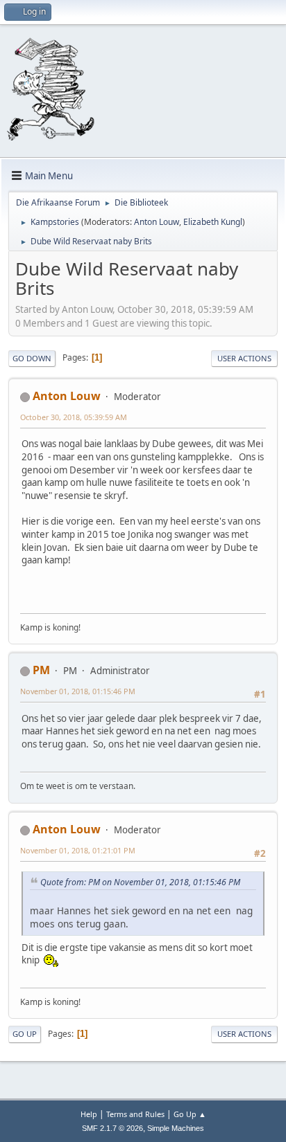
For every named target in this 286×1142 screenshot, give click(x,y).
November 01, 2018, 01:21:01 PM (77, 850)
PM (41, 670)
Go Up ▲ (190, 1114)
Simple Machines (175, 1128)
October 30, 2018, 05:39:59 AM (73, 417)
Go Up (24, 1033)
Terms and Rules (135, 1114)
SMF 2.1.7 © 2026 (112, 1128)
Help (89, 1114)
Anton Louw (156, 222)
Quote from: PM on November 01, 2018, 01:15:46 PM (140, 882)
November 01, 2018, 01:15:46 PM (77, 691)
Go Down (31, 358)
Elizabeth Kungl (212, 222)
